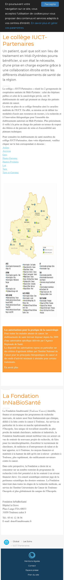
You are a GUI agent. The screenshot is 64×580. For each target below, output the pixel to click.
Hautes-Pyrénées (10, 161)
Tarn (5, 168)
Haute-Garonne (10, 158)
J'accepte (50, 4)
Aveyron (7, 151)
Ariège (6, 147)
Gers (5, 154)
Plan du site (33, 575)
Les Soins (27, 541)
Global (16, 541)
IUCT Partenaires (21, 545)
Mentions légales (32, 561)
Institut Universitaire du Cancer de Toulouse (6, 542)
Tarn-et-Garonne (11, 172)
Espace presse (32, 570)
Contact (32, 566)
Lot (4, 165)
